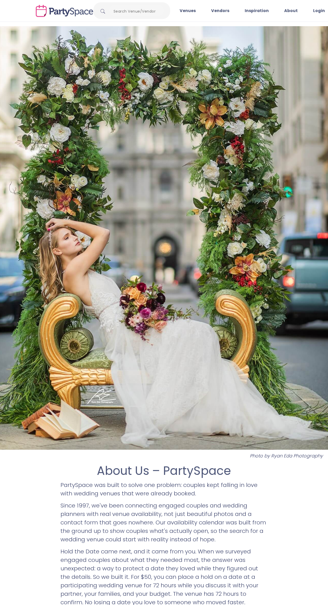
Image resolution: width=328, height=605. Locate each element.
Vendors (220, 11)
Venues (188, 11)
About (291, 11)
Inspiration (257, 11)
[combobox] (137, 11)
